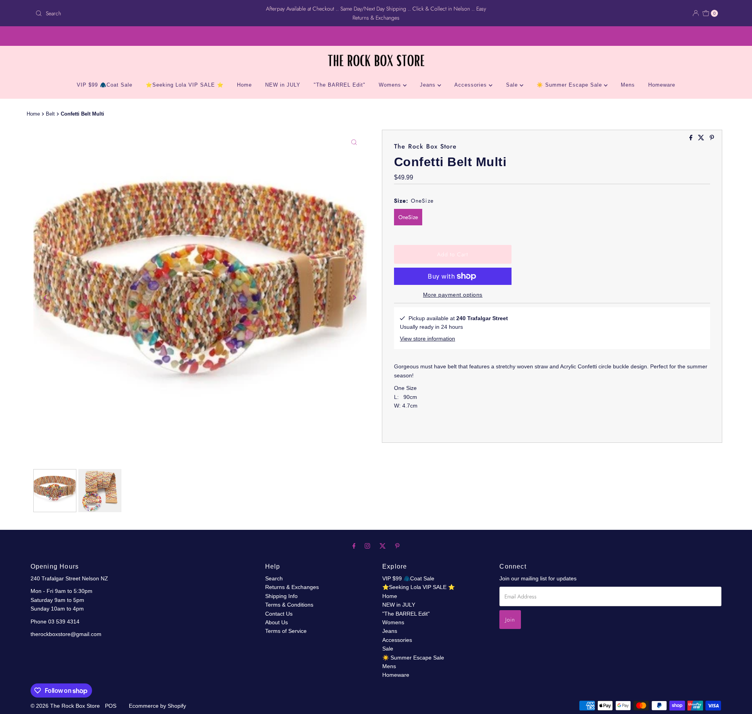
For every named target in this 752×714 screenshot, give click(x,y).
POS (110, 706)
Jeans (428, 85)
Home (244, 85)
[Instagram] (367, 546)
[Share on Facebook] (691, 138)
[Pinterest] (397, 546)
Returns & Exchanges (292, 587)
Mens (628, 85)
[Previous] (45, 297)
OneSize (408, 217)
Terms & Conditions (289, 605)
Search (274, 578)
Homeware (661, 85)
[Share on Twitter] (702, 138)
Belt (50, 114)
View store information (427, 338)
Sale (513, 85)
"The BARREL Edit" (339, 85)
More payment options (453, 295)
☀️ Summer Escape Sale (570, 85)
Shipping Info (281, 596)
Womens (391, 85)
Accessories (471, 85)
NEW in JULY (282, 85)
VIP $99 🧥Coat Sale (104, 85)
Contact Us (279, 614)
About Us (276, 622)
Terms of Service (286, 631)
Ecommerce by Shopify (157, 706)
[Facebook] (354, 546)
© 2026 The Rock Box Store (66, 706)
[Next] (354, 297)
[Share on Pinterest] (712, 138)
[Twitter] (383, 546)
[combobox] (144, 13)
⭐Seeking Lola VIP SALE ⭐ (185, 85)
